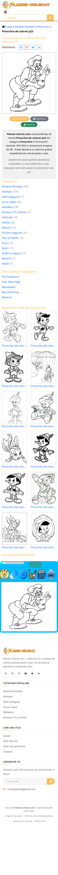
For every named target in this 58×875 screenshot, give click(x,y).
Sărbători (7, 207)
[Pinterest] (12, 673)
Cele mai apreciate (14, 746)
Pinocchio (43, 26)
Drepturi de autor (14, 816)
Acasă (8, 26)
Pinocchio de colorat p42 (43, 466)
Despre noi (39, 821)
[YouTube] (25, 673)
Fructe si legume (12, 232)
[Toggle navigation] (5, 12)
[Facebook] (5, 673)
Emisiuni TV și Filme (14, 212)
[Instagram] (19, 673)
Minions (7, 297)
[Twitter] (32, 673)
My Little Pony (10, 292)
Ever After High (11, 282)
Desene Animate (24, 26)
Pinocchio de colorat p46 (43, 345)
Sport (5, 248)
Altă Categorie (10, 197)
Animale (7, 191)
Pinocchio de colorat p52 (14, 507)
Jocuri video (9, 202)
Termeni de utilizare (23, 821)
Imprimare (40, 118)
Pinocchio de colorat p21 (43, 507)
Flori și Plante (10, 238)
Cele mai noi (10, 740)
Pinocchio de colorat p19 (14, 466)
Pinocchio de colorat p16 (43, 426)
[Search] (50, 17)
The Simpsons (10, 276)
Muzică (6, 258)
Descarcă (30, 124)
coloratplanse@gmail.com (21, 789)
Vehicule (7, 217)
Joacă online (21, 118)
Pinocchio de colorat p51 (14, 386)
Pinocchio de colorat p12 (43, 386)
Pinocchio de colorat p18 (14, 345)
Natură (6, 227)
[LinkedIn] (38, 673)
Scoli (5, 243)
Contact (8, 751)
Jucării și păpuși (11, 253)
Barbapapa (8, 287)
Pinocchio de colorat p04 (14, 547)
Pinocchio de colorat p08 (14, 426)
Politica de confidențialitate (39, 816)
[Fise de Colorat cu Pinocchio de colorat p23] (29, 83)
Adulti (5, 263)
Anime (6, 222)
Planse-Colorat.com (24, 807)
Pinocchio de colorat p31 (43, 547)
